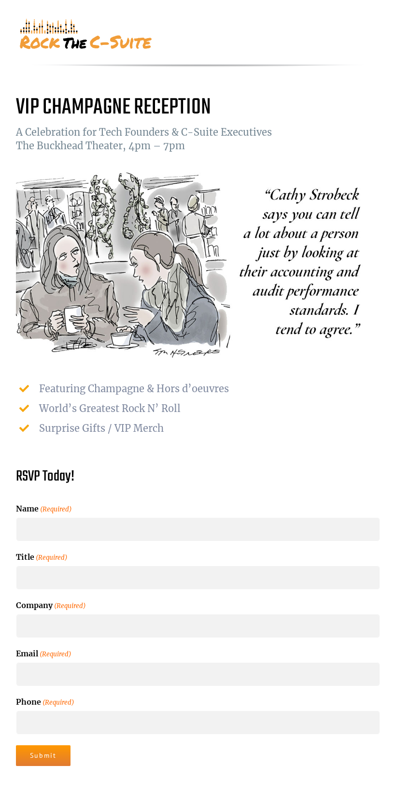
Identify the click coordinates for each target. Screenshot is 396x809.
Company (51, 605)
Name (44, 508)
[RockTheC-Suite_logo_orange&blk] (86, 22)
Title (42, 557)
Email (43, 653)
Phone (45, 702)
